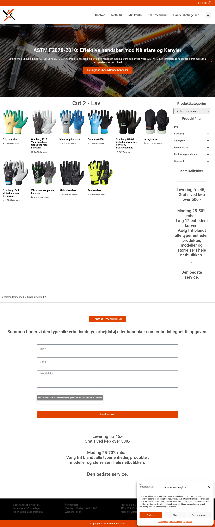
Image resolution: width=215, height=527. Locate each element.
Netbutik (117, 15)
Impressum (188, 522)
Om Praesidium (157, 15)
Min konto (135, 15)
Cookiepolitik (163, 522)
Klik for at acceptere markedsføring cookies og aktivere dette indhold (70, 398)
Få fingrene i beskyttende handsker (107, 70)
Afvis (175, 515)
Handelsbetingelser (186, 15)
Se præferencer (199, 515)
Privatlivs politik (176, 522)
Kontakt (100, 15)
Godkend (151, 515)
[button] (209, 487)
